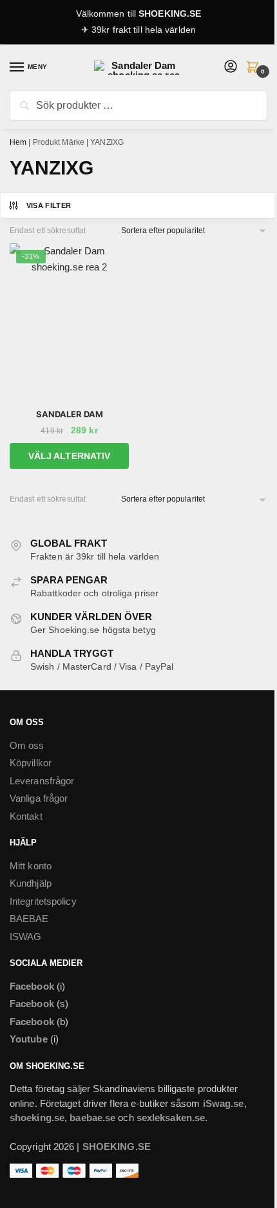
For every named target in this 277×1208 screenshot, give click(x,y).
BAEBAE (29, 918)
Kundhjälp (31, 883)
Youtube (29, 1038)
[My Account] (230, 67)
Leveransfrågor (42, 780)
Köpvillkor (31, 762)
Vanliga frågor (39, 798)
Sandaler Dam (69, 414)
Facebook (32, 986)
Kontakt (26, 816)
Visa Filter (49, 205)
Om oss (27, 745)
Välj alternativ (69, 456)
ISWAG (26, 936)
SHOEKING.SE (169, 13)
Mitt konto (31, 865)
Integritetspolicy (43, 901)
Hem (18, 142)
